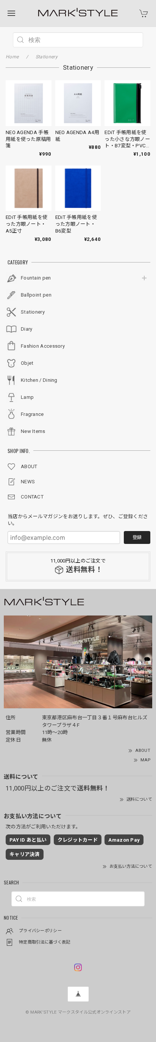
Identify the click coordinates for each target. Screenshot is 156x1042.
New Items (33, 431)
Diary (27, 329)
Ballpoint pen (36, 295)
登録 (137, 537)
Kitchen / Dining (39, 380)
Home (12, 56)
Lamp (27, 397)
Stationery (33, 312)
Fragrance (32, 414)
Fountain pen (36, 278)
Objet (27, 363)
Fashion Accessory (43, 346)
